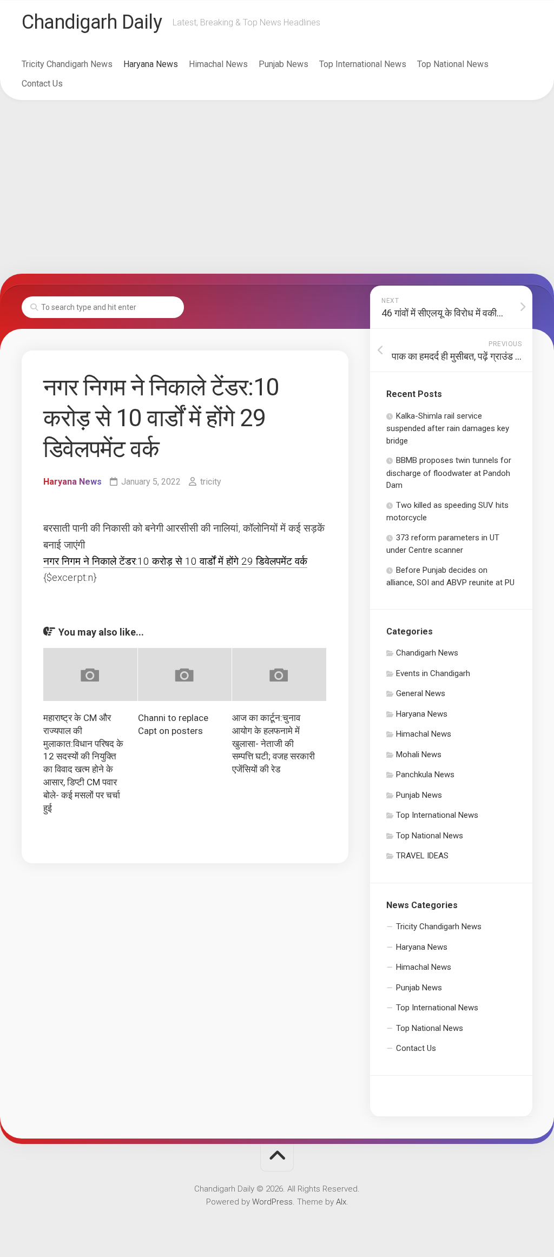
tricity (210, 482)
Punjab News (283, 64)
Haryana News (150, 64)
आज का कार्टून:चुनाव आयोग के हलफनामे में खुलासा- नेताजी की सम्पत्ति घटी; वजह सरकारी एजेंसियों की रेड (273, 743)
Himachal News (218, 64)
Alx (341, 1202)
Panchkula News (425, 774)
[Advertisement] (277, 187)
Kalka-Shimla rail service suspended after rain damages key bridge (447, 428)
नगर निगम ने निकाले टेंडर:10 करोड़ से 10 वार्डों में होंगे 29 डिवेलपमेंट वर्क (175, 561)
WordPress (272, 1202)
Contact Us (42, 83)
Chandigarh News (427, 653)
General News (420, 693)
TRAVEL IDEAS (422, 856)
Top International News (362, 64)
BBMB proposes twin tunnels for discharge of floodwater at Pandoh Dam (448, 472)
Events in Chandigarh (433, 673)
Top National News (453, 64)
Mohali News (418, 754)
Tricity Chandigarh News (67, 64)
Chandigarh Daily (92, 22)
